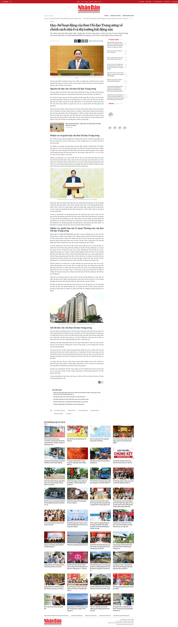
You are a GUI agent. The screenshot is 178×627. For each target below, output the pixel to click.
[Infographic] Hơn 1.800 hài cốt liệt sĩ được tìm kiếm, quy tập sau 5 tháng (54, 587)
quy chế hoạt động (95, 410)
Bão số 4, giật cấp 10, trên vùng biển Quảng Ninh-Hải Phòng (115, 58)
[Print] (86, 41)
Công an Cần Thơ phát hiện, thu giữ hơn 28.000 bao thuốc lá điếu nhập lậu (54, 461)
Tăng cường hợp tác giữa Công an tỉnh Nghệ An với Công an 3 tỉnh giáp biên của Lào (77, 588)
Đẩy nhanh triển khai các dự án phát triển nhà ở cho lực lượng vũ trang (70, 399)
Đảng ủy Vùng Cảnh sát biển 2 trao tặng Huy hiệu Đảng (114, 80)
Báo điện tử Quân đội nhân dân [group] (121, 615)
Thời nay (106, 15)
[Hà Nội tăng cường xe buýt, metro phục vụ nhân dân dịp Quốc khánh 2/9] (123, 473)
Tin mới (149, 1)
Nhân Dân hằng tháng (128, 15)
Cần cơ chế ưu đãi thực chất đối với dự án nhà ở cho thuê (54, 524)
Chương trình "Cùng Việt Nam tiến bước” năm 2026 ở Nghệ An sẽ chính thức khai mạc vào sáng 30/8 (122, 524)
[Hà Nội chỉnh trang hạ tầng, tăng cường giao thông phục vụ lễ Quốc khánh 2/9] (100, 473)
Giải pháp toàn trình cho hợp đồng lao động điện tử (100, 461)
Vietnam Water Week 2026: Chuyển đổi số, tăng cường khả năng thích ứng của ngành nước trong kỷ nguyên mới (100, 502)
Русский (91, 1)
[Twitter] (79, 41)
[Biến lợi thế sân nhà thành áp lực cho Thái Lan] (77, 431)
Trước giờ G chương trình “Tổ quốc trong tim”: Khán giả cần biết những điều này (76, 462)
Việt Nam (69, 413)
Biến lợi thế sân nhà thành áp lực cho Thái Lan (114, 51)
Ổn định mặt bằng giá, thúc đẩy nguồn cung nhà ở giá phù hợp (68, 404)
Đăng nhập (175, 1)
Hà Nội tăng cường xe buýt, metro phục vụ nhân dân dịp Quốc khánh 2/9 (123, 482)
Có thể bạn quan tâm (54, 422)
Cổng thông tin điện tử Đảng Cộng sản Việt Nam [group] (56, 615)
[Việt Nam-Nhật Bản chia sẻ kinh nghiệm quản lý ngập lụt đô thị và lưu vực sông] (100, 599)
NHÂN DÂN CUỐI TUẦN (115, 15)
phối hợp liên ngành (58, 413)
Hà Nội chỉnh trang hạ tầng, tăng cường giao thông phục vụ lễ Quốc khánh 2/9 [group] (116, 18)
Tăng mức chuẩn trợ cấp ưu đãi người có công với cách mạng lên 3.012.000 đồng (115, 74)
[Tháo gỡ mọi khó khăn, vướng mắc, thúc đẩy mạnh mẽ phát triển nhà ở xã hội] (57, 127)
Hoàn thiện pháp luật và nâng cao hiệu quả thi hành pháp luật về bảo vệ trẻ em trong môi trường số (77, 524)
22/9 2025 (59, 148)
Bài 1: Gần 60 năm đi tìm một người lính (53, 607)
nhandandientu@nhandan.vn (127, 624)
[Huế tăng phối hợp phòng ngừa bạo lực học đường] (123, 579)
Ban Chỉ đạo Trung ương (59, 410)
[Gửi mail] (82, 41)
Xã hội (52, 21)
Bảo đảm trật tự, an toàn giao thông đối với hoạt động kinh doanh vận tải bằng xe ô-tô (54, 502)
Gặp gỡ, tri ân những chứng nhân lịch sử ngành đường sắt (54, 545)
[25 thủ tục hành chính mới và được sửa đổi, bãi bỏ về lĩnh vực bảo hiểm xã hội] (100, 579)
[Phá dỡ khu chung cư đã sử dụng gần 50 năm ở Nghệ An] (77, 493)
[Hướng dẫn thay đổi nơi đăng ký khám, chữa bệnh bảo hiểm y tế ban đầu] (54, 557)
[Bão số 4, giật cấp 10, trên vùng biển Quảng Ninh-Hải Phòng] (100, 431)
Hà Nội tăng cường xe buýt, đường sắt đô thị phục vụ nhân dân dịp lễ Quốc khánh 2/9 (77, 482)
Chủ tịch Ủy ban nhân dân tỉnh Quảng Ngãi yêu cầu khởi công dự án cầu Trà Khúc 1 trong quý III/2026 (115, 67)
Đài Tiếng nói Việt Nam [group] (104, 615)
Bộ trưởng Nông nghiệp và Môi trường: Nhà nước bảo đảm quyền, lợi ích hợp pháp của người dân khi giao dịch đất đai (115, 89)
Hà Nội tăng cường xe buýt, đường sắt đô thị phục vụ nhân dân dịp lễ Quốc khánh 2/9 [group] (75, 18)
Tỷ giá (117, 103)
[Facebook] (75, 41)
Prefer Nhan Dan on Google (97, 41)
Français (86, 1)
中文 (82, 1)
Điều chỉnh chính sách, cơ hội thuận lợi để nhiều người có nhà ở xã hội (70, 401)
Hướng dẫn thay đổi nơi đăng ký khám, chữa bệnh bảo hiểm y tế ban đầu (54, 565)
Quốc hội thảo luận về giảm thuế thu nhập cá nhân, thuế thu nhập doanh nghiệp (122, 440)
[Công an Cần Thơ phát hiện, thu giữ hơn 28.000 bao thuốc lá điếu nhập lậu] (54, 453)
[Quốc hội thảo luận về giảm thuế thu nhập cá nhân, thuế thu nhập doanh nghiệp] (123, 431)
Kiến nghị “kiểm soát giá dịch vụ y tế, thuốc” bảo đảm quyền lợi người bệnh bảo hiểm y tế (123, 608)
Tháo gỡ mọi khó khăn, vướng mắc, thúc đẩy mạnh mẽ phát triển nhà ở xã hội (83, 124)
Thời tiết (111, 103)
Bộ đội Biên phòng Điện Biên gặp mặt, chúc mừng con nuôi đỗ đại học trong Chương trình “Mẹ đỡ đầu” (100, 546)
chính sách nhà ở (71, 410)
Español (95, 1)
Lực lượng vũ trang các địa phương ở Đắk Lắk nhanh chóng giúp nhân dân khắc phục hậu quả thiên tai (122, 566)
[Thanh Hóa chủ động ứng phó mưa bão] (77, 537)
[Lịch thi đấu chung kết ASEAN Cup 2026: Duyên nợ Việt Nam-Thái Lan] (123, 453)
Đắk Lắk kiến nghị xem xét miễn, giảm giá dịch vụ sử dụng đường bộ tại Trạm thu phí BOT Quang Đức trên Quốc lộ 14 (100, 567)
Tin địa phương (158, 1)
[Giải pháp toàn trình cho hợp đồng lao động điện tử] (100, 453)
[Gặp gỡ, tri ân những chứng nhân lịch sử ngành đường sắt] (54, 537)
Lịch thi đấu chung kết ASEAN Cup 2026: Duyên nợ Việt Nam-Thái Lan (122, 461)
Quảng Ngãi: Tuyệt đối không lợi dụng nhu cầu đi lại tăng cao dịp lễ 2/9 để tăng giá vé (77, 608)
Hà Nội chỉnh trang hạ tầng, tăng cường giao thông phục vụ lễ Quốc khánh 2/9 (100, 482)
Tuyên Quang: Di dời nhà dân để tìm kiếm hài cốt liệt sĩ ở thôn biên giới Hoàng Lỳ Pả (122, 546)
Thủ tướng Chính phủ (83, 410)
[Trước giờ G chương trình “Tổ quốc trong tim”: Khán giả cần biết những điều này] (77, 453)
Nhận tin (167, 1)
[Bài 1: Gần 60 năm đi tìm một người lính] (54, 599)
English (78, 1)
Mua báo (142, 1)
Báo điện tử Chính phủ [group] (76, 615)
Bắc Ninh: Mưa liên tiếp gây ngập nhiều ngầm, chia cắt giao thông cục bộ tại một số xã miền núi (54, 482)
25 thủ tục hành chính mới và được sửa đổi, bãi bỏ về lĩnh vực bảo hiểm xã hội (100, 587)
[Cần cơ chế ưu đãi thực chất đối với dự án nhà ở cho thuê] (54, 515)
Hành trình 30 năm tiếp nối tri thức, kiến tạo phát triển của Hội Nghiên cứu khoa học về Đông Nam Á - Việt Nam (77, 566)
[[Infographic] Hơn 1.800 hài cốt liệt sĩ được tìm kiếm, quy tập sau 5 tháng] (54, 579)
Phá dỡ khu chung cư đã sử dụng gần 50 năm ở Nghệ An (76, 502)
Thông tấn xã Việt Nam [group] (90, 615)
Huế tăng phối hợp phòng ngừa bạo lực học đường (123, 587)
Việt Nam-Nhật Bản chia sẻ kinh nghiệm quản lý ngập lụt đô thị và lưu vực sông (100, 608)
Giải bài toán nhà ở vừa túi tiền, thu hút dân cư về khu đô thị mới (69, 396)
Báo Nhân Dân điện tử (89, 9)
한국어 (99, 1)
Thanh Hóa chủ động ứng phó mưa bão (77, 545)
